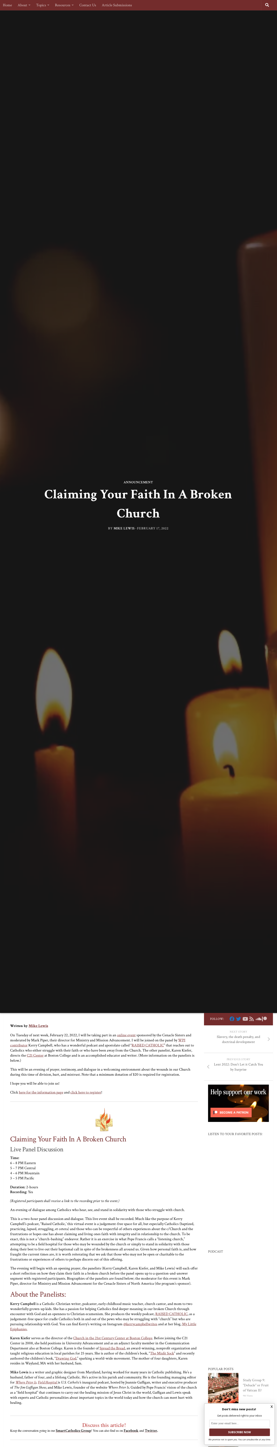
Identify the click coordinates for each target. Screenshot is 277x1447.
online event (126, 1035)
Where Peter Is (25, 1382)
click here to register (85, 1092)
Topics (41, 5)
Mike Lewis (124, 528)
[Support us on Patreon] (264, 1018)
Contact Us (87, 5)
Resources (62, 5)
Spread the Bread (112, 1348)
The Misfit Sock (162, 1353)
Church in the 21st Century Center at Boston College (112, 1338)
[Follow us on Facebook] (232, 1018)
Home (7, 5)
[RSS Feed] (251, 1018)
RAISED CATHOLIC (148, 1045)
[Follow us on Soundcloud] (258, 1018)
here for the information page (41, 1092)
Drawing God (66, 1358)
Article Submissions (117, 5)
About (22, 5)
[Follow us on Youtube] (245, 1018)
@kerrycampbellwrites (140, 1324)
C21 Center (35, 1055)
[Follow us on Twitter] (238, 1018)
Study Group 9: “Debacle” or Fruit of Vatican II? (256, 1385)
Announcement (138, 482)
